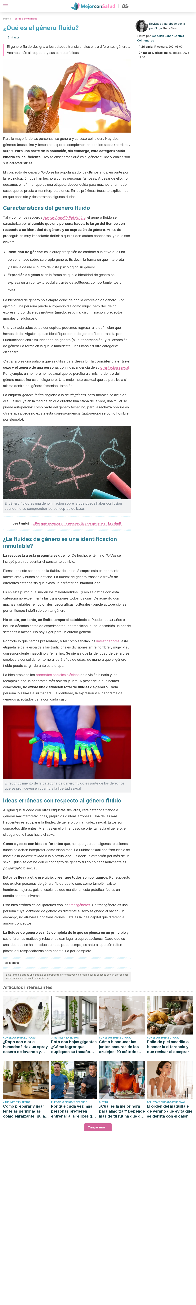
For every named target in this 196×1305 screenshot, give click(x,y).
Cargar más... (98, 1127)
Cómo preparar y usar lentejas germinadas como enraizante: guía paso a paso (24, 1111)
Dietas (103, 1102)
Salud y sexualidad (26, 18)
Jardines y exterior (64, 1037)
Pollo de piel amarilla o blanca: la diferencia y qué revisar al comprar (168, 1046)
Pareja (7, 18)
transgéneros (79, 905)
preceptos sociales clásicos (57, 675)
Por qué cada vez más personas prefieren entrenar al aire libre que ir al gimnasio (74, 1111)
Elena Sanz (170, 28)
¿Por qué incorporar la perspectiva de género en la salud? (77, 523)
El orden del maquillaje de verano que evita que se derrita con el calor (169, 1111)
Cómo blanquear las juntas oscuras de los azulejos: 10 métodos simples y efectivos (119, 1046)
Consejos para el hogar (19, 1037)
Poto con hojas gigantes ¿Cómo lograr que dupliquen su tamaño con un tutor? (74, 1046)
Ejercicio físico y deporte (69, 1102)
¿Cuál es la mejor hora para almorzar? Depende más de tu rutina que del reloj (122, 1111)
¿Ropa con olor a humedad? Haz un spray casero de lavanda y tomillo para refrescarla (25, 1046)
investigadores (107, 641)
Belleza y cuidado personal (166, 1102)
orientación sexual (114, 367)
